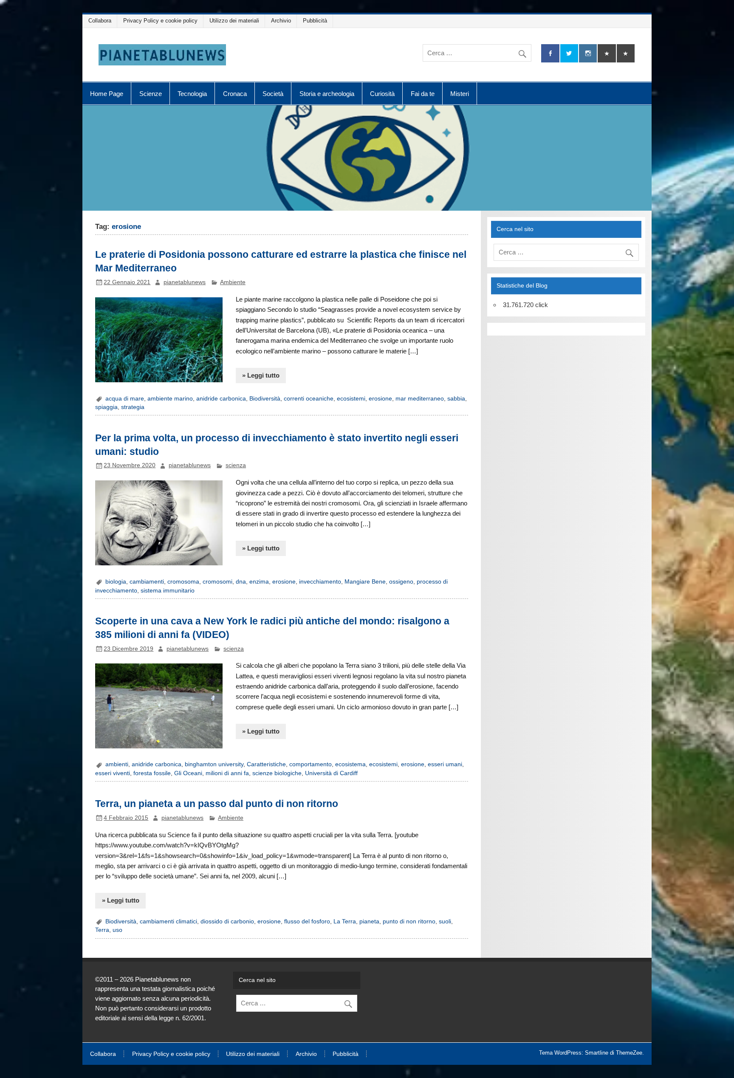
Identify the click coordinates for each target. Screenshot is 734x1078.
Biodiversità (264, 398)
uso (117, 930)
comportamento (310, 764)
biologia (115, 582)
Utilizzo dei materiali (234, 20)
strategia (132, 407)
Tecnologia (192, 93)
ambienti (116, 764)
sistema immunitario (168, 590)
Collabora (99, 20)
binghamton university (214, 764)
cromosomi (217, 582)
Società (273, 93)
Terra (102, 930)
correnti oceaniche (308, 398)
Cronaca (235, 93)
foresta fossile (152, 773)
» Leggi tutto (260, 375)
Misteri (459, 93)
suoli (445, 921)
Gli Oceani (188, 773)
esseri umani (445, 764)
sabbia (456, 398)
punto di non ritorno (409, 921)
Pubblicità (315, 20)
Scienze (150, 93)
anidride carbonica (221, 398)
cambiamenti (147, 582)
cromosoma (183, 582)
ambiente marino (170, 398)
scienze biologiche (277, 773)
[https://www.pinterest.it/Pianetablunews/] (606, 53)
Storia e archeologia (326, 93)
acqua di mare (124, 398)
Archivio (281, 20)
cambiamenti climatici (168, 921)
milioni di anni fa (227, 773)
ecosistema (350, 764)
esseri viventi (112, 773)
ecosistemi (351, 398)
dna (241, 582)
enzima (259, 582)
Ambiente (233, 282)
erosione (380, 398)
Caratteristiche (266, 764)
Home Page (106, 93)
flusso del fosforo (307, 921)
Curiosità (382, 93)
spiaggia (106, 407)
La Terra (344, 921)
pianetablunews (185, 282)
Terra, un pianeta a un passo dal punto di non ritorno (216, 803)
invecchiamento (320, 582)
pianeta (369, 921)
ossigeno (401, 582)
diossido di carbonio (227, 921)
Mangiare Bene (365, 582)
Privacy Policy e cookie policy (160, 20)
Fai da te (423, 93)
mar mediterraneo (419, 398)
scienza (236, 465)
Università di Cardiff (331, 773)
